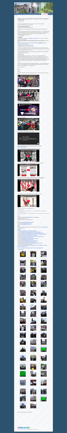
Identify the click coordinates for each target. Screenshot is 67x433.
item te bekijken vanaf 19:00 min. (26, 224)
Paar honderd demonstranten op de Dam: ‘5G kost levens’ (28, 235)
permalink (36, 429)
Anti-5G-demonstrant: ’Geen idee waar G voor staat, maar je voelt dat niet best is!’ (33, 234)
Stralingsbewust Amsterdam (33, 38)
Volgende (50, 15)
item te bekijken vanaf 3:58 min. (27, 223)
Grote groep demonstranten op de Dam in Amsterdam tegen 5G (34, 236)
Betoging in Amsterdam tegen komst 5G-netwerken (30, 238)
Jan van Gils (32, 42)
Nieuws (24, 429)
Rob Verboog (28, 42)
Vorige (16, 15)
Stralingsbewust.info (29, 217)
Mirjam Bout (36, 42)
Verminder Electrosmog (29, 429)
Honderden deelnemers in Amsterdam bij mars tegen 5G (28, 230)
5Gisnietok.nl (20, 46)
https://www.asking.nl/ (31, 208)
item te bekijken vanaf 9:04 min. (29, 222)
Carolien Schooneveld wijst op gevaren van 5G (26, 237)
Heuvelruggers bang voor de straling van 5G (31, 240)
